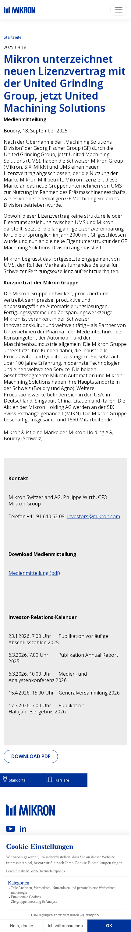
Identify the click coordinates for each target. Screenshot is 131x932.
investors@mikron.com (93, 516)
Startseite (13, 37)
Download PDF (30, 756)
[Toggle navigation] (118, 10)
